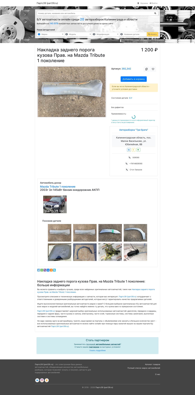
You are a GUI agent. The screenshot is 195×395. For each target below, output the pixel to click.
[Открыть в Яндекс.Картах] (133, 150)
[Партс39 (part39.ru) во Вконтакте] (37, 380)
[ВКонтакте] (48, 270)
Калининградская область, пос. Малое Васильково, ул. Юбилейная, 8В (133, 141)
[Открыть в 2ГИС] (138, 149)
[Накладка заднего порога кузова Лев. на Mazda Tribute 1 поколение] (59, 233)
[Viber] (45, 270)
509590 (135, 157)
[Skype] (54, 270)
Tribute (54, 186)
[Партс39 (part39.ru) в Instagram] (42, 380)
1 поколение (67, 186)
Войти (154, 3)
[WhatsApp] (41, 270)
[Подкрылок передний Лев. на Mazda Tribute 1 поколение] (85, 252)
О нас (157, 374)
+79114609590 (135, 163)
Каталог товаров (152, 364)
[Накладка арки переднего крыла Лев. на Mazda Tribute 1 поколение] (135, 233)
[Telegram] (38, 270)
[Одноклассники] (51, 270)
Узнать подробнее (97, 350)
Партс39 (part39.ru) (47, 3)
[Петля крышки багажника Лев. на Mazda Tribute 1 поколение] (135, 252)
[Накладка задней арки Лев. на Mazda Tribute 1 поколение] (110, 233)
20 (82, 19)
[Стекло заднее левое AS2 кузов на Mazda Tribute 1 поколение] (59, 252)
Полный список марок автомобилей (144, 368)
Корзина (144, 3)
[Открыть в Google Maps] (129, 150)
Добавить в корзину (134, 79)
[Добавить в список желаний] (153, 69)
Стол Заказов (136, 169)
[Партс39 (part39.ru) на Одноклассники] (46, 380)
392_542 (126, 68)
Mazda (45, 186)
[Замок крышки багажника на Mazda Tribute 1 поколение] (110, 252)
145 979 (54, 23)
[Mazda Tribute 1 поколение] (55, 204)
